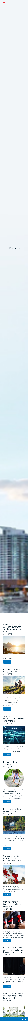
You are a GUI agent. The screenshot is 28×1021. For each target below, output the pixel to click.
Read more (7, 662)
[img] (14, 306)
